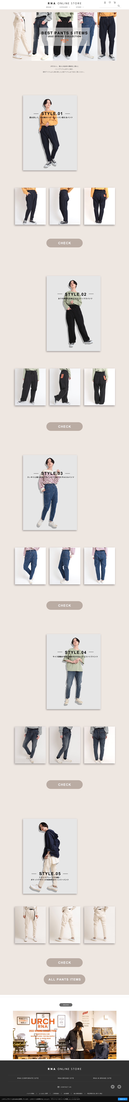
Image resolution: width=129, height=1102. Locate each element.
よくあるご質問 (43, 1093)
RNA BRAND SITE (66, 1078)
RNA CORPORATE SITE (28, 1078)
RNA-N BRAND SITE (102, 1078)
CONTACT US (66, 1087)
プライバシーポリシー (57, 1099)
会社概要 (66, 1093)
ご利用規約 (56, 1093)
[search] (119, 6)
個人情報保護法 (78, 1093)
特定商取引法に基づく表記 (94, 1093)
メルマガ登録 (30, 1093)
